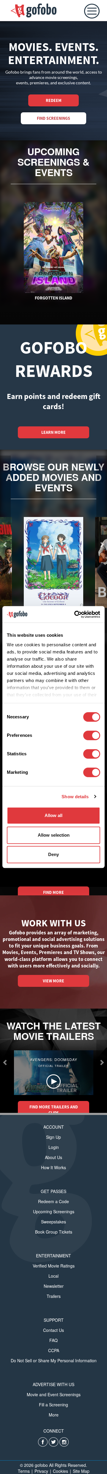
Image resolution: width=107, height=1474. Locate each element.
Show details (75, 796)
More (54, 1415)
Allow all (53, 815)
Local (53, 1276)
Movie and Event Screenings (54, 1394)
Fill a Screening (53, 1405)
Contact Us (53, 1330)
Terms (24, 1471)
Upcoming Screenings (53, 1211)
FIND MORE (53, 892)
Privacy (41, 1471)
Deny (53, 854)
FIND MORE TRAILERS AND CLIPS (53, 1110)
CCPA (53, 1350)
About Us (53, 1157)
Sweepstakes (53, 1222)
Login (53, 1147)
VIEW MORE (53, 981)
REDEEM (54, 100)
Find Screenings (53, 118)
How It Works (53, 1167)
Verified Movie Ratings (54, 1266)
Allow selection (54, 835)
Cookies (60, 1471)
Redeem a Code (53, 1201)
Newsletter (54, 1286)
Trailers (54, 1296)
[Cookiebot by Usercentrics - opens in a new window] (75, 614)
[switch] (91, 735)
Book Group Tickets (53, 1232)
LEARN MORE (53, 432)
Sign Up (53, 1137)
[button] (5, 1062)
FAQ (53, 1340)
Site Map (81, 1471)
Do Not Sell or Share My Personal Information (54, 1360)
